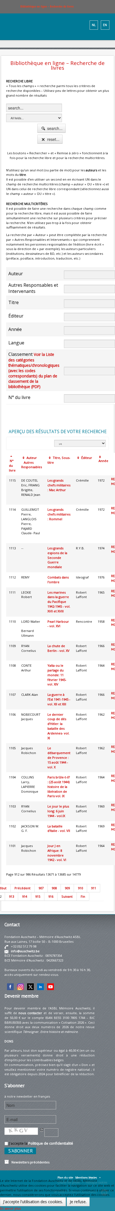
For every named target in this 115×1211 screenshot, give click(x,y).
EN (105, 25)
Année (103, 461)
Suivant (67, 896)
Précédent (22, 888)
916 (50, 896)
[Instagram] (20, 986)
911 (93, 888)
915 (37, 896)
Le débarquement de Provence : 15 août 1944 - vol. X (58, 757)
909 (67, 888)
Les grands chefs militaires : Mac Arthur (58, 485)
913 (11, 896)
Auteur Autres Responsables (31, 462)
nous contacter (30, 1013)
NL (93, 25)
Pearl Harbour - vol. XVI (58, 623)
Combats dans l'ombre (58, 579)
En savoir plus (10, 1208)
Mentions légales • (87, 1178)
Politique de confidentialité (50, 1143)
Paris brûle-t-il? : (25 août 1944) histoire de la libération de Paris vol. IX (58, 786)
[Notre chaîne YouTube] (50, 986)
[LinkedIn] (40, 986)
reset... (52, 139)
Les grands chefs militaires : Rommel (58, 514)
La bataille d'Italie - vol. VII (58, 828)
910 (80, 888)
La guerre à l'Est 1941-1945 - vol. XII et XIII (58, 699)
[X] (30, 986)
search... (54, 128)
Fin (83, 896)
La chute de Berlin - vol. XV (58, 648)
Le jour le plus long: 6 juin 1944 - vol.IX (58, 811)
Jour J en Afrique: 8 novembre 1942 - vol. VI (56, 853)
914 (24, 896)
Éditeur (86, 458)
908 (54, 888)
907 (41, 888)
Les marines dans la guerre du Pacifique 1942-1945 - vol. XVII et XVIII (58, 601)
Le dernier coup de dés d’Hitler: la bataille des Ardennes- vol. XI (58, 726)
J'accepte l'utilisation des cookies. (33, 1201)
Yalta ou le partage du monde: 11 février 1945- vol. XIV (56, 674)
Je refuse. (78, 1201)
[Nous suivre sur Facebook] (10, 986)
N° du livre (12, 465)
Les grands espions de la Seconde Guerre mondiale (57, 557)
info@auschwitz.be (25, 951)
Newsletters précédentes (29, 1162)
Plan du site (65, 1178)
